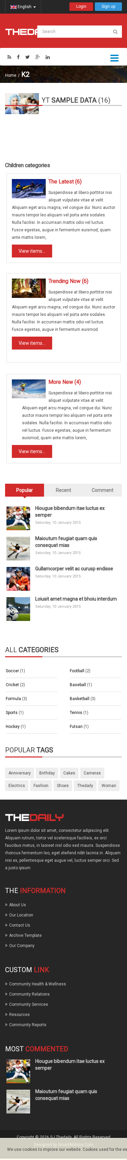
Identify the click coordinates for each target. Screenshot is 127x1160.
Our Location (21, 915)
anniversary (19, 773)
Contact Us (19, 925)
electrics (16, 785)
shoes (63, 785)
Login (81, 6)
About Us (17, 905)
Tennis (76, 712)
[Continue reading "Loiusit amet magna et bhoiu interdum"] (18, 609)
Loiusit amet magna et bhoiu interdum (76, 599)
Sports (12, 712)
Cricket (13, 684)
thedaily (85, 785)
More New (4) (64, 382)
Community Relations (29, 994)
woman (109, 785)
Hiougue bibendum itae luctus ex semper (70, 511)
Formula (14, 698)
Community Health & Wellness (37, 984)
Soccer (13, 670)
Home (10, 75)
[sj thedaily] (31, 31)
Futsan (77, 726)
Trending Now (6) (68, 281)
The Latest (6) (65, 182)
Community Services (28, 1004)
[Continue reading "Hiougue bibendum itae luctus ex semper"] (18, 518)
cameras (92, 773)
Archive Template (25, 935)
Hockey (13, 726)
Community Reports (27, 1024)
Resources (19, 1014)
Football (77, 670)
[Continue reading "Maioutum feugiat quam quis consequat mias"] (18, 548)
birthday (47, 773)
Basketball (80, 698)
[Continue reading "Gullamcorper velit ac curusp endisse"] (18, 579)
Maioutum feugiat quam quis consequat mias (66, 542)
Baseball (78, 684)
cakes (69, 773)
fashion (41, 785)
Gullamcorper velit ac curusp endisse (74, 568)
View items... (32, 251)
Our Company (22, 945)
